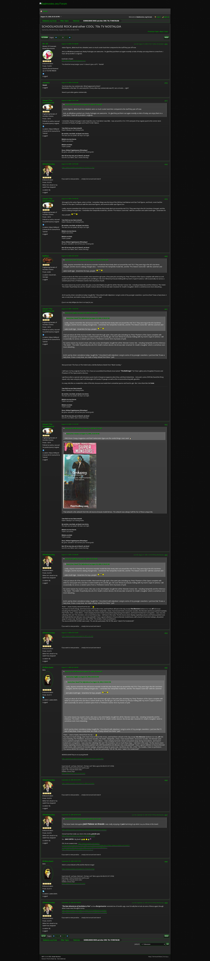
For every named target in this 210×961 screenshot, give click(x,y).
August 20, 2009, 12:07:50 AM (70, 164)
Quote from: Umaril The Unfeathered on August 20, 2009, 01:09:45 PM (86, 260)
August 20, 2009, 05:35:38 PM (70, 256)
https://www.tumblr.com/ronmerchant (73, 773)
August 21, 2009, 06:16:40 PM (70, 667)
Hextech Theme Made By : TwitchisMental (54, 959)
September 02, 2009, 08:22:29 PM (71, 780)
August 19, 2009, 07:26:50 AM (70, 82)
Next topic (164, 32)
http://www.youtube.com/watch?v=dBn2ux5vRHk (78, 783)
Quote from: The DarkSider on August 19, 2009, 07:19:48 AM (83, 105)
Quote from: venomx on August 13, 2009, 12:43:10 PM (82, 434)
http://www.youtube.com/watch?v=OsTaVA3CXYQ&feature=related (84, 912)
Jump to (137, 944)
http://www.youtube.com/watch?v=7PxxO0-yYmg (78, 869)
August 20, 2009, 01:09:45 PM (70, 198)
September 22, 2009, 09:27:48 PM (71, 902)
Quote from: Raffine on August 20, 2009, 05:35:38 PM (81, 313)
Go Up (43, 936)
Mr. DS (45, 44)
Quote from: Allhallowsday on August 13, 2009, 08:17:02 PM (83, 428)
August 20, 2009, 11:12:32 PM (70, 424)
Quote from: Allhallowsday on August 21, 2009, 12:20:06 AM (83, 671)
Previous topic (153, 32)
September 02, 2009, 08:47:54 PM (71, 815)
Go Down (44, 37)
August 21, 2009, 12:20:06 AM (70, 554)
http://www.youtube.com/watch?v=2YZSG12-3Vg (78, 167)
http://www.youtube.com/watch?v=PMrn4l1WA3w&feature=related (84, 830)
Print (167, 37)
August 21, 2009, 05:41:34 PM (70, 633)
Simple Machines (56, 956)
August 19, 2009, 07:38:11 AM (70, 100)
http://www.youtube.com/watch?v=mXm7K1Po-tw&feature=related (84, 910)
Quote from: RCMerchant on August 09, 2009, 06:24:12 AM (83, 819)
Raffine (46, 256)
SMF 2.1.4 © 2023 (46, 956)
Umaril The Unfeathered (48, 101)
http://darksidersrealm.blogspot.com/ (74, 61)
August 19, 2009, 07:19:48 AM (70, 44)
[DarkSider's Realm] (43, 74)
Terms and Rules (157, 956)
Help (149, 956)
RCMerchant (48, 667)
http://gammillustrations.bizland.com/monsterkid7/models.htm (82, 759)
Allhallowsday (49, 164)
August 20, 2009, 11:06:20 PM (70, 309)
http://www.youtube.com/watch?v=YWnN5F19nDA (78, 836)
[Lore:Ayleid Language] (43, 126)
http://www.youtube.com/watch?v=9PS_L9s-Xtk (77, 636)
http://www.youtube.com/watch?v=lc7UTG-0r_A (77, 849)
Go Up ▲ (165, 956)
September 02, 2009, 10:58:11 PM (71, 861)
